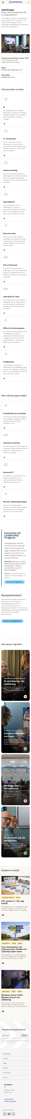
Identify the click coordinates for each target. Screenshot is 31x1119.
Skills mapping (9, 783)
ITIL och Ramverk (10, 265)
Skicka (24, 1035)
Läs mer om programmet (14, 582)
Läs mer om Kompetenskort (12, 621)
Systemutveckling (10, 170)
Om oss (5, 1077)
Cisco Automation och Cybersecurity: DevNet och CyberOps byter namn (14, 949)
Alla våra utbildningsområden (15, 502)
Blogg (4, 1063)
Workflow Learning (11, 731)
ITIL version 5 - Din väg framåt (12, 902)
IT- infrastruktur (9, 139)
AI (4, 107)
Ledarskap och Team (11, 297)
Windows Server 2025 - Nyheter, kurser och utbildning (12, 997)
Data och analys (9, 233)
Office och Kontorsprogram (14, 328)
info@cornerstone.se (10, 1101)
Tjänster (5, 1058)
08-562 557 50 (8, 1099)
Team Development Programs (14, 678)
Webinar (5, 1068)
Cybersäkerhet (9, 202)
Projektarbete (8, 362)
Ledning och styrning (11, 443)
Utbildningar (7, 1054)
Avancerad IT (8, 472)
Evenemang (6, 1073)
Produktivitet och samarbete (14, 413)
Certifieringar (9, 835)
